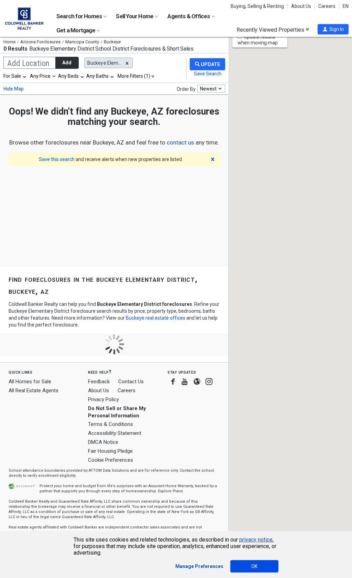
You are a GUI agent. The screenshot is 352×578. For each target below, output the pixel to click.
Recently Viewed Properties (271, 29)
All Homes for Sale (30, 381)
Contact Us (131, 381)
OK (254, 566)
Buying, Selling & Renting (257, 6)
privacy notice (256, 539)
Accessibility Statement (114, 433)
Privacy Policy (103, 399)
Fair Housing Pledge (110, 451)
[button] (333, 29)
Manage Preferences (199, 566)
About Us (301, 6)
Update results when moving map (258, 39)
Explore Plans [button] (170, 491)
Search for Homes (79, 16)
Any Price (40, 76)
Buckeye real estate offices (155, 318)
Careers (327, 6)
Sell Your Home (135, 16)
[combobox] (15, 76)
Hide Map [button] (13, 89)
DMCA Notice (103, 442)
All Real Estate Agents (33, 390)
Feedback (99, 381)
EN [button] (346, 6)
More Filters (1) (134, 76)
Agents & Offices (189, 16)
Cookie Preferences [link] (110, 460)
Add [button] (67, 62)
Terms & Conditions (110, 424)
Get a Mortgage (76, 30)
